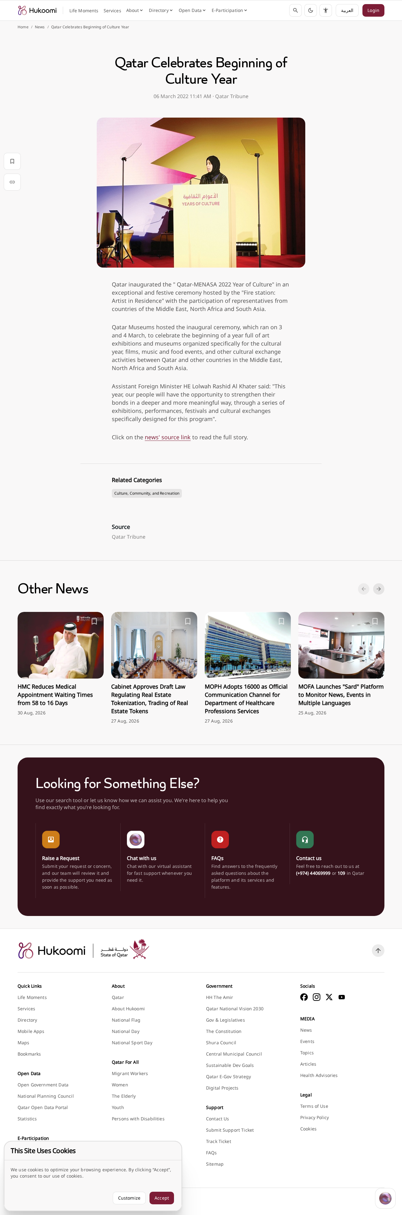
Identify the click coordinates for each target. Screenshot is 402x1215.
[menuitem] (84, 10)
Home (23, 27)
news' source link (168, 437)
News (40, 27)
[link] (37, 10)
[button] (310, 10)
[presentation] (61, 664)
